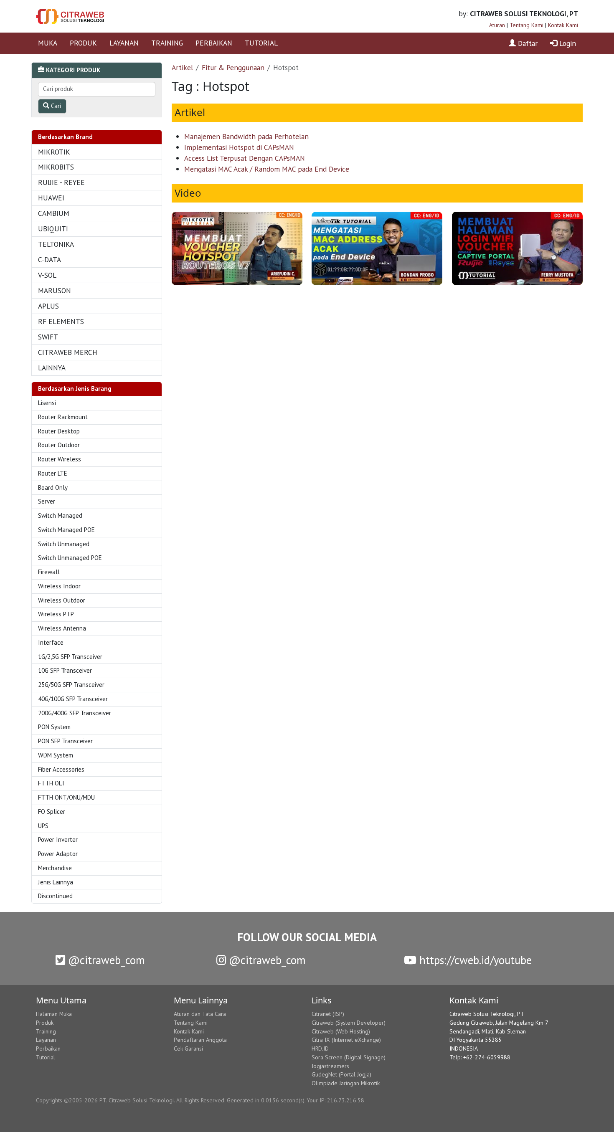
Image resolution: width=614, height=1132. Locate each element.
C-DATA (49, 259)
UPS (43, 826)
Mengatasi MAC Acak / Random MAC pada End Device (266, 169)
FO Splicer (51, 811)
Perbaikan (48, 1048)
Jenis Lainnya (55, 882)
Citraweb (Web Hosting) (341, 1031)
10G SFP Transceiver (65, 670)
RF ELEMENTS (61, 321)
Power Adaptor (58, 854)
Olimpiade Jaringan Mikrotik (346, 1083)
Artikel (182, 67)
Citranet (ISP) (328, 1014)
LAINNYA (52, 367)
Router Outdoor (59, 445)
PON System (54, 727)
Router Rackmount (63, 417)
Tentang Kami (526, 25)
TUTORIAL (261, 43)
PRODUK (83, 43)
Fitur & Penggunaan (233, 67)
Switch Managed (60, 515)
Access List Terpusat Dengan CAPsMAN (244, 158)
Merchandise (55, 868)
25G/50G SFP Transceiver (71, 685)
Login (566, 43)
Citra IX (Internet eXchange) (346, 1039)
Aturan (497, 25)
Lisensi (47, 403)
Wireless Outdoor (61, 600)
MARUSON (54, 290)
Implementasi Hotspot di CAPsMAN (239, 147)
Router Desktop (59, 431)
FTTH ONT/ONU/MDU (66, 797)
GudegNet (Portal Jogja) (341, 1074)
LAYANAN (124, 43)
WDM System (55, 755)
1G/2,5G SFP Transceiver (70, 657)
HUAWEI (51, 198)
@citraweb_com (105, 960)
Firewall (49, 572)
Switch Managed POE (66, 530)
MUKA (47, 43)
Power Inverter (58, 839)
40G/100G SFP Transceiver (73, 699)
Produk (44, 1022)
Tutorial (45, 1057)
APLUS (48, 306)
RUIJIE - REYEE (61, 182)
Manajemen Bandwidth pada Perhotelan (246, 136)
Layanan (46, 1039)
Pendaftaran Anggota (200, 1039)
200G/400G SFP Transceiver (74, 713)
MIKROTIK (54, 152)
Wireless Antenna (62, 628)
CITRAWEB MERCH (67, 352)
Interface (50, 642)
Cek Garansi (188, 1048)
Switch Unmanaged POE (70, 558)
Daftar (527, 43)
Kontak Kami (563, 25)
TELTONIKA (56, 244)
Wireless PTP (56, 614)
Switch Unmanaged (63, 544)
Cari (55, 106)
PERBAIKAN (213, 43)
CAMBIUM (53, 213)
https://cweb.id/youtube (474, 960)
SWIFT (48, 337)
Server (46, 501)
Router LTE (52, 473)
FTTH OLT (51, 783)
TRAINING (167, 43)
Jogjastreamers (330, 1066)
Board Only (53, 487)
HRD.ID (320, 1048)
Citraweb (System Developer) (349, 1022)
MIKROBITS (56, 167)
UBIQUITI (53, 228)
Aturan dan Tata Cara (200, 1014)
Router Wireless (59, 459)
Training (46, 1031)
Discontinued (55, 896)
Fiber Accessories (61, 769)
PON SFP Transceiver (65, 741)
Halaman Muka (54, 1014)
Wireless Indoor (59, 586)
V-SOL (47, 275)
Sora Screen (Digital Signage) (349, 1057)
